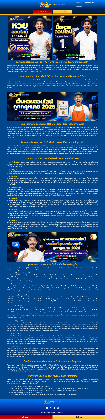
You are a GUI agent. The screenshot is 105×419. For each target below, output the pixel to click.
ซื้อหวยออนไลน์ (11, 146)
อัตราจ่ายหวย (79, 6)
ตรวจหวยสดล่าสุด (89, 2)
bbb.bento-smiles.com (57, 412)
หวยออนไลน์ (79, 2)
